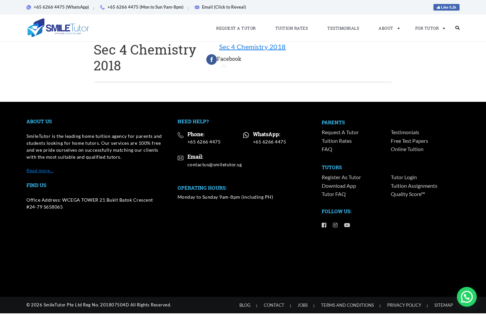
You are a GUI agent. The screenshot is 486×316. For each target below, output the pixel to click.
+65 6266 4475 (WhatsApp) (61, 7)
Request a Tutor (236, 28)
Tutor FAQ (334, 194)
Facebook (229, 58)
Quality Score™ (408, 194)
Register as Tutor (341, 177)
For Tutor (427, 28)
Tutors (332, 167)
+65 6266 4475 (204, 141)
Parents (333, 122)
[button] (467, 297)
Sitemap (443, 305)
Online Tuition (407, 149)
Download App (339, 185)
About (386, 28)
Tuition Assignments (414, 185)
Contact (274, 305)
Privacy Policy (404, 305)
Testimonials (343, 28)
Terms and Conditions (347, 305)
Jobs (303, 305)
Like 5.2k (448, 7)
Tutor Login (404, 177)
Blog (245, 305)
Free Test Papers (409, 141)
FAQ (327, 149)
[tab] (224, 59)
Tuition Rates (291, 28)
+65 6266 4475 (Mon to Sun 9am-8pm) (145, 7)
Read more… (40, 170)
